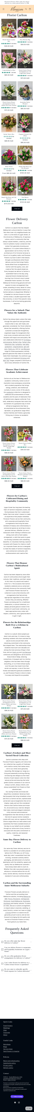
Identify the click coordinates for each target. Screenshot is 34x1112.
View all (17, 208)
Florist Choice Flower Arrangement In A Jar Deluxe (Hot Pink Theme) (9, 474)
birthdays (27, 340)
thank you (11, 349)
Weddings (6, 1028)
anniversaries (7, 342)
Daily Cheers (9, 166)
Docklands (26, 901)
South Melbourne (16, 901)
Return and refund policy (11, 1061)
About (5, 1035)
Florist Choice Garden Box (9, 40)
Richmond (7, 901)
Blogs (5, 1046)
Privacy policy (8, 1065)
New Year (6, 360)
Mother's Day (17, 342)
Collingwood (25, 899)
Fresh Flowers (7, 1025)
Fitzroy (10, 899)
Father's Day (26, 342)
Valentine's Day (10, 344)
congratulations (18, 347)
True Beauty (25, 197)
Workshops (7, 1044)
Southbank (7, 903)
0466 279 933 (12, 1080)
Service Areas (7, 1049)
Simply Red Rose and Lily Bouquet (8, 198)
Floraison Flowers (14, 1111)
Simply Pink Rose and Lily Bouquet (25, 167)
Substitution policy (9, 1063)
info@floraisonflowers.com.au (12, 1078)
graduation (8, 347)
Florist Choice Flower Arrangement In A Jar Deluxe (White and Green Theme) (9, 703)
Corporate (6, 1032)
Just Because (25, 349)
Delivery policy (8, 1068)
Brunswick (16, 899)
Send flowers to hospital (11, 1051)
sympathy (18, 344)
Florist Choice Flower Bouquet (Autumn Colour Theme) (25, 474)
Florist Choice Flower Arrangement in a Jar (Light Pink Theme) (25, 72)
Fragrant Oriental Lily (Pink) (25, 135)
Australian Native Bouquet (25, 103)
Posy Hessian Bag (25, 39)
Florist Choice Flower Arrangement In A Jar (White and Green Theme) (8, 104)
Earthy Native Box (9, 134)
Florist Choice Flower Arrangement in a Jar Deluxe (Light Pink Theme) (9, 446)
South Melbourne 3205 (15, 1077)
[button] (3, 9)
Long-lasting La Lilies (9, 70)
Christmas (23, 358)
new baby (26, 344)
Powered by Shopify (24, 1111)
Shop (5, 1030)
